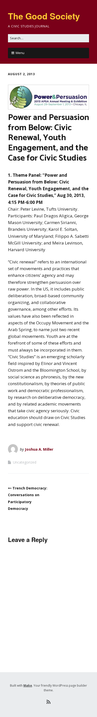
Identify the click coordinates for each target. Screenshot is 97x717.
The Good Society (44, 16)
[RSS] (48, 702)
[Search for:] (48, 38)
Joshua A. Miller (39, 449)
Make (27, 685)
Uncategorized (24, 462)
